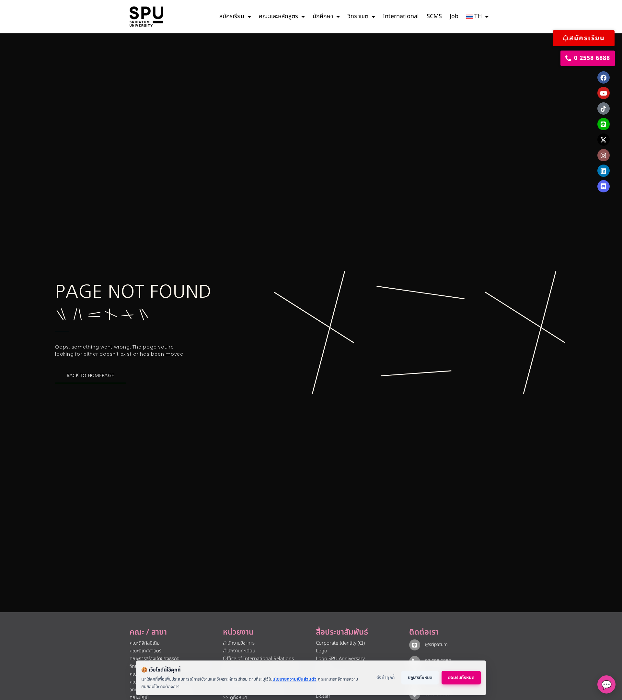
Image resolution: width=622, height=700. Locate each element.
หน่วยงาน (238, 632)
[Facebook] (603, 77)
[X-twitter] (603, 139)
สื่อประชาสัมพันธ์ (342, 632)
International (401, 16)
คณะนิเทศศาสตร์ (145, 651)
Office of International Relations (258, 658)
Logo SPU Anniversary (340, 658)
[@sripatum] (414, 644)
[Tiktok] (603, 108)
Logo (321, 651)
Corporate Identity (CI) (340, 643)
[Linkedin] (603, 171)
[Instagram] (603, 155)
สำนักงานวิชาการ (239, 643)
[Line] (603, 124)
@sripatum (436, 644)
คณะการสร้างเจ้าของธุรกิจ (154, 658)
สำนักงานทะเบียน (239, 651)
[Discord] (603, 186)
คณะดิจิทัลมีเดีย (145, 643)
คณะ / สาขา (148, 632)
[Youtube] (603, 93)
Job (454, 16)
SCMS (434, 16)
